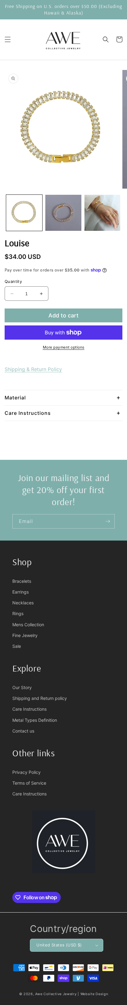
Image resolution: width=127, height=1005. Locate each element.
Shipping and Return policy (39, 698)
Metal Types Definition (34, 720)
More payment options (63, 347)
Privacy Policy (26, 772)
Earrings (20, 591)
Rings (17, 613)
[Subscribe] (107, 521)
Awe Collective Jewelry (55, 994)
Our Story (22, 687)
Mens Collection (28, 624)
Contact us (23, 730)
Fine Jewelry (25, 635)
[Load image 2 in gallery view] (63, 213)
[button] (7, 39)
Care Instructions (29, 709)
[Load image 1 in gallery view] (24, 213)
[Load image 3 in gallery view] (102, 213)
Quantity (13, 281)
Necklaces (23, 602)
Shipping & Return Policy (33, 369)
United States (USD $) (59, 944)
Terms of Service (29, 783)
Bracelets (21, 581)
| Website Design (93, 994)
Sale (16, 646)
